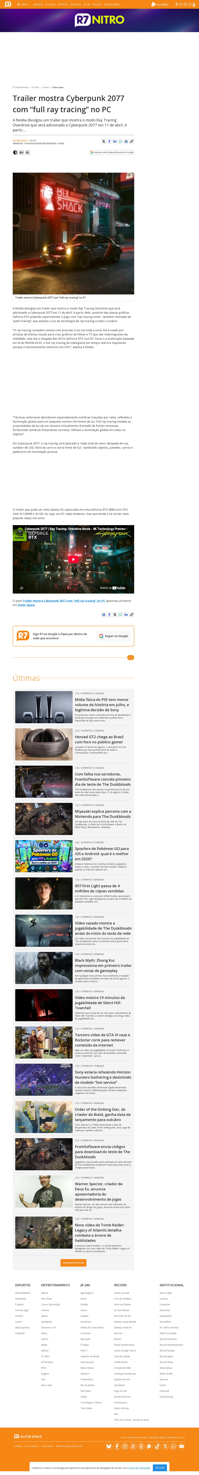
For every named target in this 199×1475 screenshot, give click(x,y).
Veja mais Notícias (73, 1262)
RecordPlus (165, 1321)
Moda (44, 1344)
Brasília (38, 4)
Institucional (172, 1285)
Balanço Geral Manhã (125, 1321)
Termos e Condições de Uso (69, 1446)
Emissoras (165, 1310)
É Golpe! (85, 1344)
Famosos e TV (48, 1327)
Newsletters (166, 1315)
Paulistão (20, 1333)
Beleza (44, 1292)
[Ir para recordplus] (149, 1446)
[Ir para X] (181, 4)
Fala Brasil (119, 1385)
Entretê (63, 4)
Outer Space (58, 87)
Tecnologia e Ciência (91, 1402)
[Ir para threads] (141, 1446)
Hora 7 (84, 1350)
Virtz (43, 1379)
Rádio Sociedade (168, 1333)
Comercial (165, 1304)
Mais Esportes (22, 1327)
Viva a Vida (46, 1385)
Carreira (164, 1298)
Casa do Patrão (122, 1356)
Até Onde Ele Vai (122, 1315)
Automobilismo (23, 1292)
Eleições (51, 4)
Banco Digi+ (166, 1292)
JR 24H (86, 4)
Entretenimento (55, 1285)
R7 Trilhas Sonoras (169, 1327)
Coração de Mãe (122, 1367)
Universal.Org (166, 1396)
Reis (116, 1413)
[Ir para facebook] (176, 4)
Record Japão (166, 1356)
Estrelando (46, 1321)
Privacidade (47, 1446)
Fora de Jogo (21, 1310)
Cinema (45, 1310)
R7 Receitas (47, 1362)
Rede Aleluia (166, 1367)
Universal (164, 1390)
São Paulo (86, 1390)
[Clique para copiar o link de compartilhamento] (131, 141)
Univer (163, 1385)
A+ (21, 152)
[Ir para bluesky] (108, 1446)
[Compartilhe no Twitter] (103, 141)
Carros (84, 1310)
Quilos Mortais (121, 1408)
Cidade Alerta (120, 1362)
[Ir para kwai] (133, 1446)
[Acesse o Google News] (126, 141)
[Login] (194, 4)
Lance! (18, 1321)
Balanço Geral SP (123, 1327)
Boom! (117, 1339)
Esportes (75, 4)
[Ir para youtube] (181, 1446)
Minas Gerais (87, 1367)
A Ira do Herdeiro (122, 1298)
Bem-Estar (46, 1298)
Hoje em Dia (120, 1390)
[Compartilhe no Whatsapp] (120, 141)
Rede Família (166, 1373)
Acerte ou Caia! (121, 1292)
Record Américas (168, 1339)
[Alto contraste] (15, 152)
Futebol (19, 1315)
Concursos (86, 1321)
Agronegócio (87, 1292)
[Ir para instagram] (185, 4)
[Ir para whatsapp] (173, 1446)
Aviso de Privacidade (139, 1467)
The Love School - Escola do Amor (131, 1419)
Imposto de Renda (90, 1356)
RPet (43, 1367)
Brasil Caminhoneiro (124, 1344)
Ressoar (164, 1379)
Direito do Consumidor (92, 1327)
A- (27, 152)
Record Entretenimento (171, 1344)
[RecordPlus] (160, 4)
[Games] (99, 20)
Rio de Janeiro (88, 1385)
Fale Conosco (32, 1446)
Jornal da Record (122, 1396)
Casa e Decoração (50, 1304)
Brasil (83, 1298)
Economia (86, 1333)
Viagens (45, 1373)
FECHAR (159, 1468)
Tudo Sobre (86, 1408)
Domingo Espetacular (125, 1373)
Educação (85, 1339)
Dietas (44, 1315)
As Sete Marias (121, 1310)
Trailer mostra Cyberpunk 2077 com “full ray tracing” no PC (64, 601)
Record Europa (167, 1350)
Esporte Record (122, 1379)
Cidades (84, 1315)
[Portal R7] (8, 4)
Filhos (44, 1333)
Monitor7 (85, 1373)
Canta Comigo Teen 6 (125, 1350)
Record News (112, 4)
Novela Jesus (120, 1402)
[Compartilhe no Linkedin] (115, 141)
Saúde (84, 1396)
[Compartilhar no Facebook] (109, 141)
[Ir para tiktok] (157, 1446)
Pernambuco (87, 1379)
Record (97, 4)
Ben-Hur (118, 1333)
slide (130, 657)
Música (44, 1350)
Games (46, 87)
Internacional (87, 1362)
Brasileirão (20, 1298)
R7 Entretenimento (21, 87)
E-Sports (19, 1304)
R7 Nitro (35, 87)
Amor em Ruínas (122, 1304)
